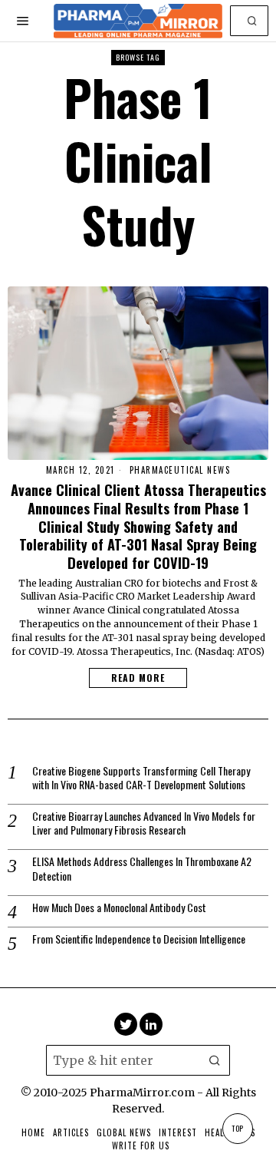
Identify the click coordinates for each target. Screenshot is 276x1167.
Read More (138, 677)
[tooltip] (125, 1024)
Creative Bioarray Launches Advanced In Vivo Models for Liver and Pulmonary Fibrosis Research (143, 823)
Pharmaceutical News (180, 470)
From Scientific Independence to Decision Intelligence (138, 939)
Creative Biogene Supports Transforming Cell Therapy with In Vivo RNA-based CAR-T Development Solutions (141, 778)
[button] (253, 20)
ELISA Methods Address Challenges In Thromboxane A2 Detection (141, 868)
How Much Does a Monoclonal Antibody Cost (119, 907)
